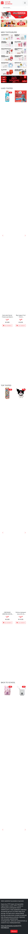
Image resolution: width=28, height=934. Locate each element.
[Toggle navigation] (25, 2)
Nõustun (14, 931)
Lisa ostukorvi (8, 325)
